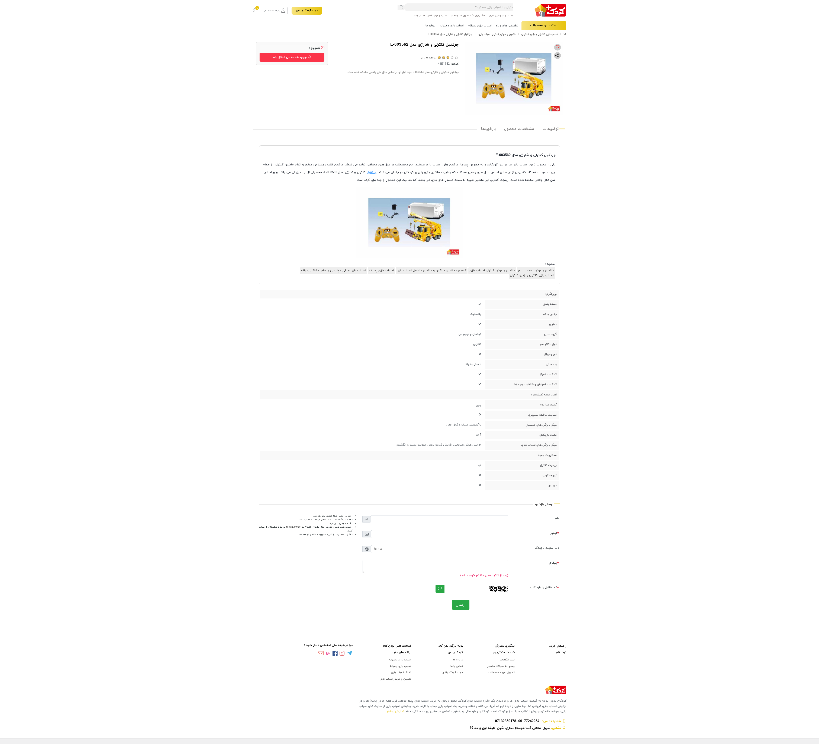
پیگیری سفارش (505, 646)
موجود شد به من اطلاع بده (290, 57)
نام (557, 518)
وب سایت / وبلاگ (547, 548)
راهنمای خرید (557, 646)
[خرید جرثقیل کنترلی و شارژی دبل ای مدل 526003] (409, 690)
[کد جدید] (440, 589)
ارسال (461, 605)
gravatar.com (293, 527)
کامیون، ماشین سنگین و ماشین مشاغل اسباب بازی (431, 270)
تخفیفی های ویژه (507, 26)
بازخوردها (488, 129)
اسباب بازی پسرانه (480, 26)
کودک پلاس (455, 652)
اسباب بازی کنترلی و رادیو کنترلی (539, 34)
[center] (401, 7)
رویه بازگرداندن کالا (451, 646)
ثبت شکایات (507, 660)
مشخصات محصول (519, 129)
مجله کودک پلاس (307, 11)
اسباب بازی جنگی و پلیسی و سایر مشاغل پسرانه (333, 270)
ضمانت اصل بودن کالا (397, 646)
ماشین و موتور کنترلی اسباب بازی (430, 15)
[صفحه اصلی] (564, 34)
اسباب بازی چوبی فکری (501, 15)
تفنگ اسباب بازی (401, 673)
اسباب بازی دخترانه (452, 26)
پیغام (553, 563)
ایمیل (553, 533)
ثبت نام (561, 652)
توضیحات (551, 129)
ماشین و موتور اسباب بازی (536, 270)
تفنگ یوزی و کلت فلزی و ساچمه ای (468, 15)
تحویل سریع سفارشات (501, 673)
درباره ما (430, 26)
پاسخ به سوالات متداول (501, 666)
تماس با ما (456, 666)
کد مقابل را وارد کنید (543, 587)
